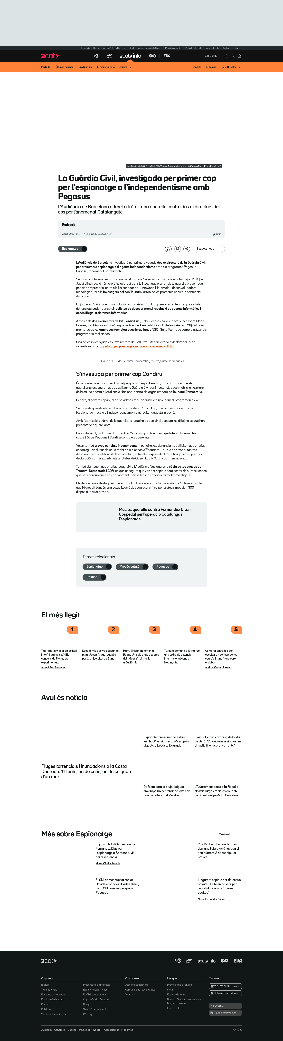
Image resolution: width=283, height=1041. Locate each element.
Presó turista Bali (193, 48)
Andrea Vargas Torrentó (218, 668)
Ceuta (96, 48)
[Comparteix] (186, 249)
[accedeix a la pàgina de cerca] (233, 56)
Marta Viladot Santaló (108, 864)
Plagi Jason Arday (173, 48)
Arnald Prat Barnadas (53, 668)
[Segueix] (84, 249)
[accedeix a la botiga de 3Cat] (227, 56)
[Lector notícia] (168, 249)
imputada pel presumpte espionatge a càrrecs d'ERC (137, 346)
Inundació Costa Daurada (113, 48)
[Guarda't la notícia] (177, 249)
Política (91, 577)
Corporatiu (211, 56)
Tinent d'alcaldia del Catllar (217, 48)
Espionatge (70, 248)
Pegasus (162, 566)
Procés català (129, 566)
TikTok (131, 48)
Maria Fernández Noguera (212, 899)
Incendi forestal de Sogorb (150, 48)
